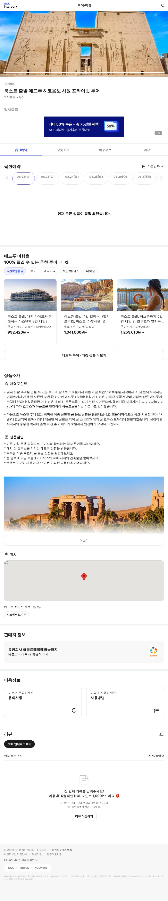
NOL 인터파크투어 (19, 744)
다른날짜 (154, 166)
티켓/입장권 (15, 271)
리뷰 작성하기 (84, 816)
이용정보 (105, 150)
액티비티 (49, 271)
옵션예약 (21, 150)
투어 (33, 271)
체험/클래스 (71, 271)
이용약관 (9, 850)
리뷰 (147, 150)
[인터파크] (9, 5)
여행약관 (37, 854)
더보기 (84, 540)
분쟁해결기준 (54, 854)
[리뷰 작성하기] (161, 734)
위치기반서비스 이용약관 (33, 850)
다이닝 (90, 271)
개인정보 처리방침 (62, 850)
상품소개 (63, 150)
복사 (39, 607)
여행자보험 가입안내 (15, 854)
